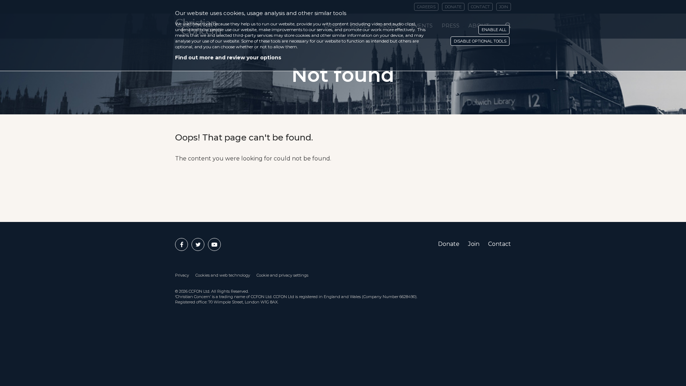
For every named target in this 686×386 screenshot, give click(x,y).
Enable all (494, 29)
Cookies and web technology (222, 275)
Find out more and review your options (228, 57)
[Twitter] (198, 244)
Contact (499, 244)
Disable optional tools (480, 41)
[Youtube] (214, 244)
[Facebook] (181, 244)
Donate (448, 244)
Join (473, 244)
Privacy (182, 275)
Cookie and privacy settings (282, 275)
